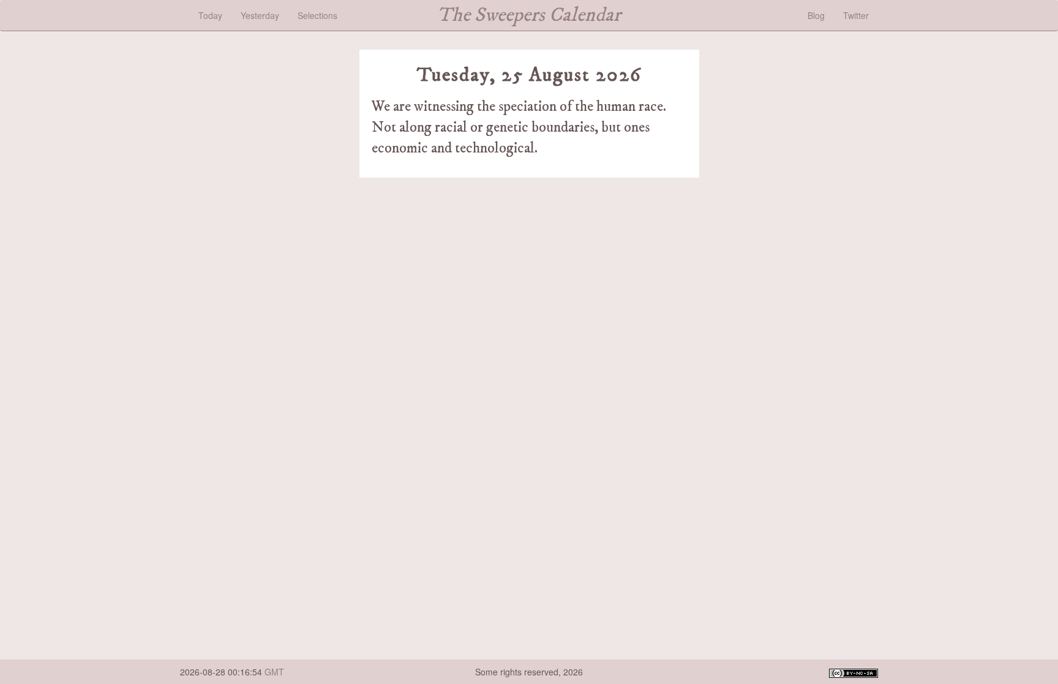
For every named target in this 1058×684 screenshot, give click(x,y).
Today (210, 15)
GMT (274, 672)
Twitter (856, 15)
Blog (816, 15)
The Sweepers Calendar (529, 15)
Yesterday (260, 15)
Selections (317, 15)
